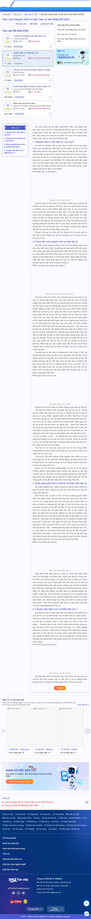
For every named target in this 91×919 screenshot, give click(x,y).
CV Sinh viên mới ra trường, (13, 825)
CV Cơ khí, (55, 822)
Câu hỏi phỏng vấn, (49, 818)
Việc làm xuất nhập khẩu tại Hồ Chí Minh (71, 40)
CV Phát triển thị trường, (76, 825)
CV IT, (85, 818)
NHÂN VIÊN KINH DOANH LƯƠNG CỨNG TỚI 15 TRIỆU (32, 86)
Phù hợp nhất (21, 24)
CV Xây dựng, (44, 822)
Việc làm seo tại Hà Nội (66, 34)
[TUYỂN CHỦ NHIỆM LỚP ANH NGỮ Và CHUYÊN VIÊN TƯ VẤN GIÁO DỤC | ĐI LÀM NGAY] (7, 39)
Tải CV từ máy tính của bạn (20, 782)
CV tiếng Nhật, (58, 814)
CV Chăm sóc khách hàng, (54, 825)
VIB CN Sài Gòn (18, 72)
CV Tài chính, (41, 829)
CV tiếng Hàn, (45, 814)
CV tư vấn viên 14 (42, 752)
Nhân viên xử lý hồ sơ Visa (24, 103)
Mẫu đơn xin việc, (72, 814)
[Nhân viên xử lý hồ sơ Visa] (7, 106)
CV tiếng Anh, (20, 814)
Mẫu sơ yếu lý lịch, (24, 818)
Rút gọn (60, 688)
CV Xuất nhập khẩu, (68, 822)
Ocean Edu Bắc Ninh (20, 39)
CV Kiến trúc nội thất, (34, 825)
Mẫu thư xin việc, (9, 818)
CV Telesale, (30, 829)
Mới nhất (33, 24)
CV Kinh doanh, (75, 818)
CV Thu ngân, (18, 829)
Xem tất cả (82, 705)
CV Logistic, (53, 829)
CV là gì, (36, 818)
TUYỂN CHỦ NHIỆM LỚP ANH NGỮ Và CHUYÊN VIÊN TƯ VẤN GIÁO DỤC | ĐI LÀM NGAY (31, 36)
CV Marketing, (31, 822)
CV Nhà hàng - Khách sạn (69, 829)
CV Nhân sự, (7, 822)
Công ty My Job (19, 56)
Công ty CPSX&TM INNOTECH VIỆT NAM (28, 89)
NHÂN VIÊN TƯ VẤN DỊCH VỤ (26, 53)
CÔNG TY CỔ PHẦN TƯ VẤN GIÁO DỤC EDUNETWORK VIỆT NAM (32, 106)
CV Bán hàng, (19, 822)
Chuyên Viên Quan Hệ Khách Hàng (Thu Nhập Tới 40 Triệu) (32, 70)
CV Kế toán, (62, 818)
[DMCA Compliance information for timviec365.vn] (25, 901)
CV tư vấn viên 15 (16, 752)
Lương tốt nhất (47, 24)
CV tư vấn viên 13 (68, 752)
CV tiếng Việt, (33, 814)
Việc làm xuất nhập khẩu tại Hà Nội (71, 30)
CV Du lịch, (6, 829)
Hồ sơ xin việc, (8, 814)
